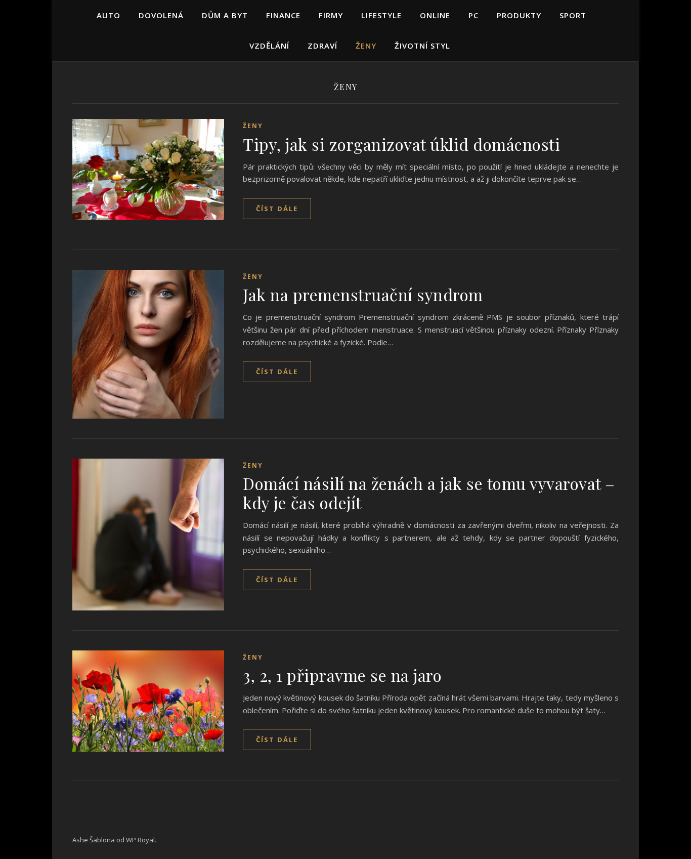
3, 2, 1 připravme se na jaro (342, 675)
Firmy (331, 15)
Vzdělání (269, 45)
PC (473, 15)
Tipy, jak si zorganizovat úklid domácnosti (401, 144)
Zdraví (322, 45)
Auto (108, 15)
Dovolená (161, 15)
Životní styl (422, 45)
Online (435, 15)
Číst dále (277, 208)
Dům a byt (225, 15)
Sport (572, 15)
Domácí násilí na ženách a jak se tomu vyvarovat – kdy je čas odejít (429, 492)
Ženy (366, 45)
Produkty (519, 15)
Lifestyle (381, 15)
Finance (283, 15)
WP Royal (140, 839)
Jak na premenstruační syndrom (363, 294)
